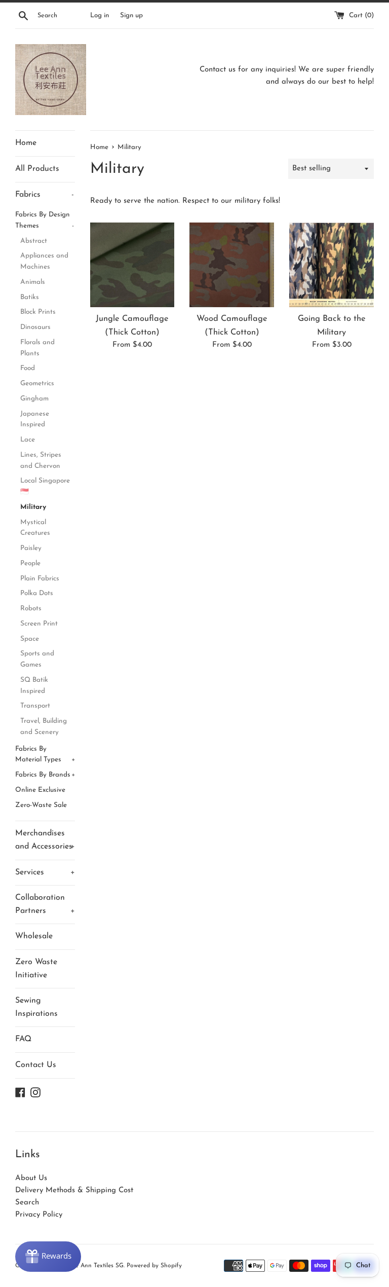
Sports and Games (37, 659)
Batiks (29, 297)
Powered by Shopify (154, 1266)
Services (45, 872)
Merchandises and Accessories (45, 840)
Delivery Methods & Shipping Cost (74, 1190)
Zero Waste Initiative (36, 968)
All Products (37, 169)
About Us (31, 1178)
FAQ (23, 1039)
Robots (31, 608)
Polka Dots (36, 593)
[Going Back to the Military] (331, 265)
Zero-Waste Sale (41, 805)
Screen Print (39, 623)
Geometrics (37, 383)
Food (27, 368)
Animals (32, 282)
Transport (35, 706)
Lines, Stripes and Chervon (40, 460)
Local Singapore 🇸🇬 (45, 486)
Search (27, 1202)
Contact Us (35, 1065)
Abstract (33, 241)
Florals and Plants (37, 348)
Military (33, 507)
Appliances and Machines (44, 261)
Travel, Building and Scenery (43, 727)
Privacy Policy (38, 1215)
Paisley (31, 548)
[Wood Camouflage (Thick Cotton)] (231, 265)
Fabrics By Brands (45, 774)
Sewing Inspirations (36, 1007)
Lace (27, 439)
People (30, 563)
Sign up (131, 15)
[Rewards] (48, 1256)
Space (29, 639)
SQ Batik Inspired (34, 685)
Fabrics (44, 195)
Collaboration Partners (45, 904)
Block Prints (38, 312)
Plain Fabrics (39, 578)
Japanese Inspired (34, 419)
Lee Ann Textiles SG (96, 1266)
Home (25, 143)
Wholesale (34, 936)
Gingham (34, 398)
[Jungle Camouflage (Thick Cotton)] (132, 265)
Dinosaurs (35, 327)
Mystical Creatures (35, 528)
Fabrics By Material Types (45, 754)
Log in (99, 15)
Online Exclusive (40, 790)
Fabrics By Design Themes (44, 220)
